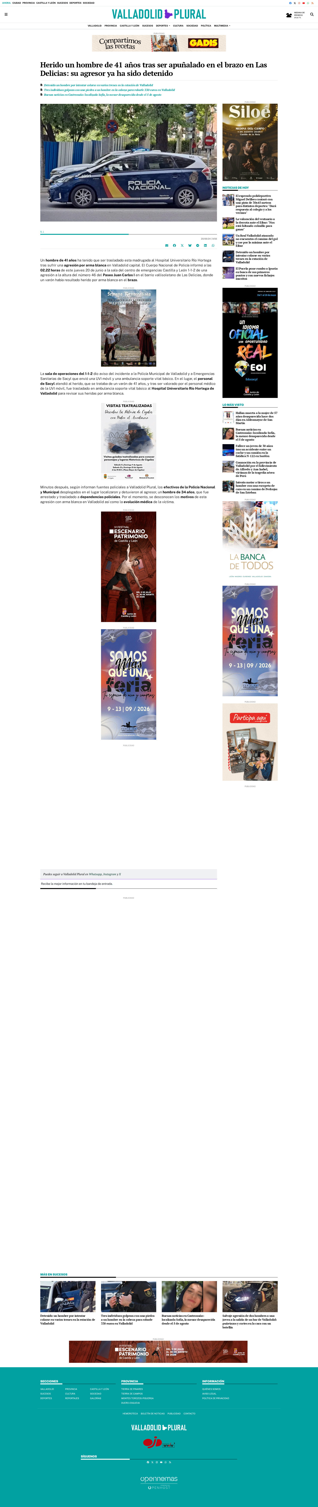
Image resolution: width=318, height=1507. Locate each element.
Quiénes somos (211, 1389)
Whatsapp (95, 874)
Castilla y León (46, 3)
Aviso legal (209, 1393)
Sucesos (62, 3)
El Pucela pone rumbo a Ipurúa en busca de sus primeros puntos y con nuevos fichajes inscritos (257, 273)
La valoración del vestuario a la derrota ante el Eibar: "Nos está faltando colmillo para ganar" (255, 224)
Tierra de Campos (132, 1393)
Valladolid (47, 1389)
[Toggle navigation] (6, 14)
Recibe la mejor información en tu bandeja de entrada (76, 884)
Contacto (189, 1413)
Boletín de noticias (153, 1413)
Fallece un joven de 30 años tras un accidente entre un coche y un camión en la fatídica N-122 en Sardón (254, 451)
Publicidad (174, 1413)
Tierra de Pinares (132, 1389)
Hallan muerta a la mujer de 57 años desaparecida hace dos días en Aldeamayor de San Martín (256, 418)
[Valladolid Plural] (159, 14)
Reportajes (72, 1398)
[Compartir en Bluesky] (190, 245)
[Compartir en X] (182, 245)
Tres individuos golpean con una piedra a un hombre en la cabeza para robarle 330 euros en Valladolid (109, 90)
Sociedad (88, 3)
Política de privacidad (215, 1398)
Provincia (28, 3)
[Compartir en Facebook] (174, 245)
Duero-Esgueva (130, 1403)
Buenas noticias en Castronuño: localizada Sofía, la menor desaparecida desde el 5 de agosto (102, 95)
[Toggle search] (312, 14)
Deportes (75, 3)
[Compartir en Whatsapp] (213, 245)
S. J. (42, 232)
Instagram (109, 874)
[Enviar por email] (167, 245)
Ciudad (16, 3)
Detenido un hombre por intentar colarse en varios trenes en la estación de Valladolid (98, 85)
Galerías (95, 1398)
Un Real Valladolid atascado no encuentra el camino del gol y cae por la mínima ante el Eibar (257, 240)
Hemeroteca (130, 1413)
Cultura (70, 1393)
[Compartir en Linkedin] (205, 245)
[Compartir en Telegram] (198, 245)
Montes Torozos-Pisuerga (137, 1398)
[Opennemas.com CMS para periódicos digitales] (159, 1483)
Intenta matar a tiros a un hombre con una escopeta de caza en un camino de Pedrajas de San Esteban (256, 487)
